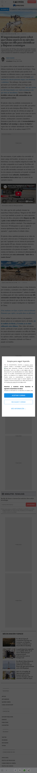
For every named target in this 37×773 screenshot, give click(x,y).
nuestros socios (28, 365)
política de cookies (11, 382)
